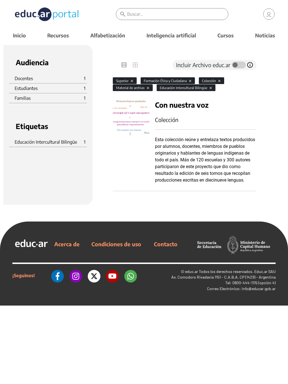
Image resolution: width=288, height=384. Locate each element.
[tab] (124, 64)
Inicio (19, 35)
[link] (268, 14)
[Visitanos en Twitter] (94, 275)
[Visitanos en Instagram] (75, 275)
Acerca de (67, 244)
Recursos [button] (58, 35)
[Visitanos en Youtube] (112, 275)
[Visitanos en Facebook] (57, 275)
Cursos (225, 35)
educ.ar (191, 271)
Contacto (165, 244)
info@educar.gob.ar (259, 288)
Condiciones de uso (116, 244)
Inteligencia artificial (171, 35)
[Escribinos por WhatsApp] (130, 275)
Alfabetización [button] (107, 35)
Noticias (265, 35)
